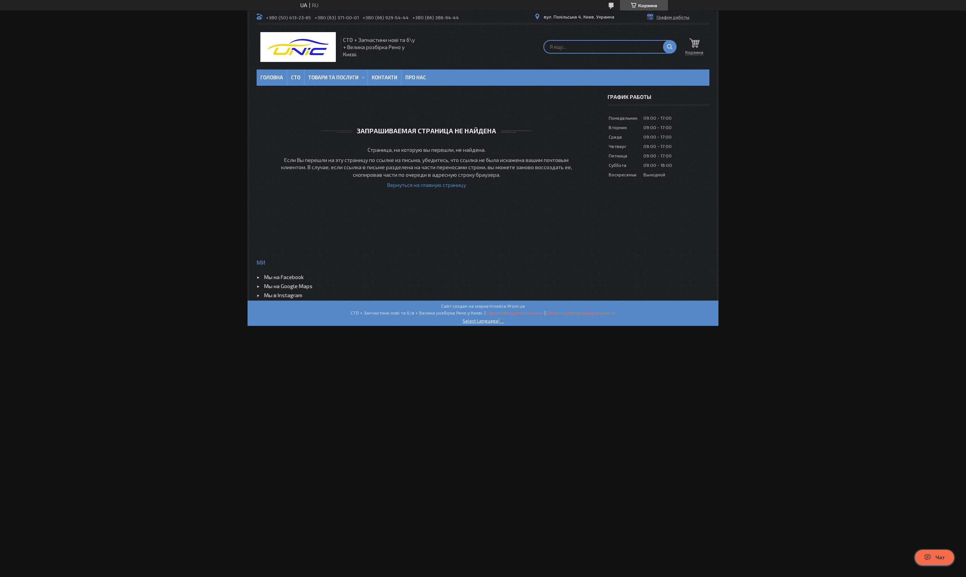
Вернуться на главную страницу (426, 185)
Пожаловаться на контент (515, 312)
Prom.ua (516, 306)
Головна (271, 77)
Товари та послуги (333, 77)
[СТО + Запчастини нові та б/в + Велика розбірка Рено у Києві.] (298, 47)
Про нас (415, 77)
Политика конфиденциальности (581, 312)
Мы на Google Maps (288, 286)
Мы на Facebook (284, 277)
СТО (295, 77)
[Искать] (670, 47)
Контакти (384, 77)
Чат (940, 557)
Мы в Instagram (283, 295)
